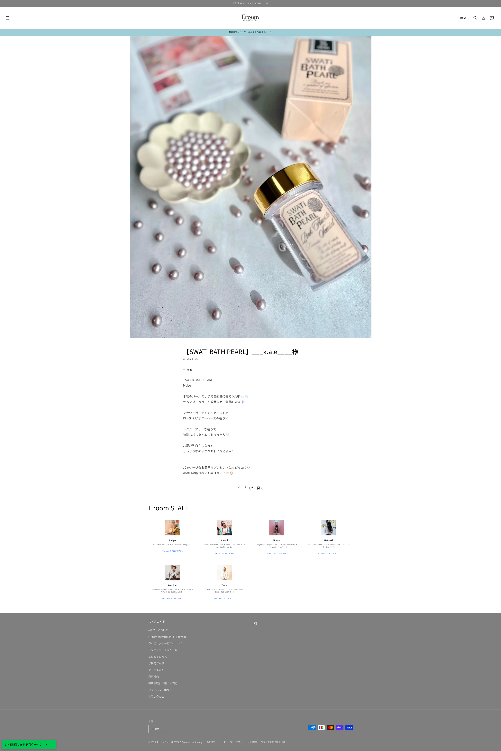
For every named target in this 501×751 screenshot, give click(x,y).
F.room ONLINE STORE (169, 742)
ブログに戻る (253, 487)
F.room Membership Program (167, 637)
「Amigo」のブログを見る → (172, 551)
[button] (8, 18)
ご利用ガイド (156, 663)
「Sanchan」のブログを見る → (172, 598)
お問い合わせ (156, 696)
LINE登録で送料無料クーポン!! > (26, 744)
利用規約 (153, 676)
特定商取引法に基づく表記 (273, 741)
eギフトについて (158, 630)
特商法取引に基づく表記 (163, 683)
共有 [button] (189, 370)
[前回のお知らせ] (7, 3)
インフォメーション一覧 (163, 650)
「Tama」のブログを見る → (225, 598)
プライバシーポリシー (161, 690)
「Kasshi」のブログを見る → (224, 553)
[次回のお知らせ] (493, 3)
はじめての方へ (157, 656)
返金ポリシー (213, 741)
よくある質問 (156, 670)
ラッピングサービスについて (165, 643)
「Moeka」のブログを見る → (276, 553)
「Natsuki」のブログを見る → (329, 553)
